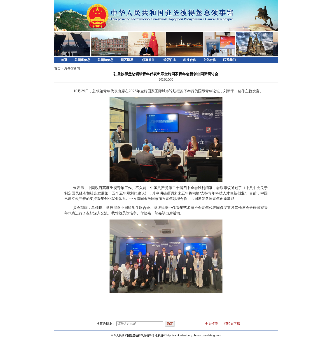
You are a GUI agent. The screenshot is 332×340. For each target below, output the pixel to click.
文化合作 (209, 60)
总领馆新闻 (72, 68)
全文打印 (211, 323)
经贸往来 (170, 60)
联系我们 (229, 60)
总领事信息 (82, 60)
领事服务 (148, 60)
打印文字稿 (232, 323)
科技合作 (189, 60)
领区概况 (127, 60)
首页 (64, 60)
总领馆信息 (105, 60)
